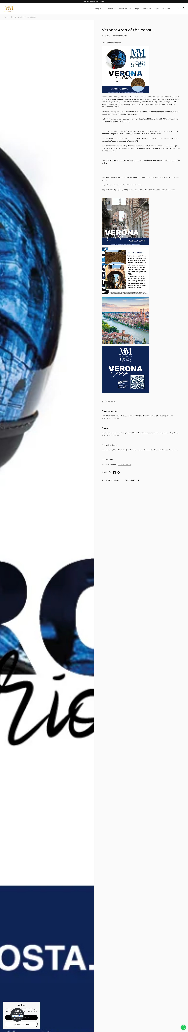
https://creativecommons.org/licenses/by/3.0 (138, 450)
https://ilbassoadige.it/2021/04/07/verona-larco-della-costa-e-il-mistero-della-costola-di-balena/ (138, 190)
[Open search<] (178, 9)
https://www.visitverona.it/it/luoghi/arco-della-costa (121, 185)
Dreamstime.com (124, 464)
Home (6, 17)
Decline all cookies (21, 1024)
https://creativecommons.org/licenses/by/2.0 (151, 416)
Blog (12, 17)
